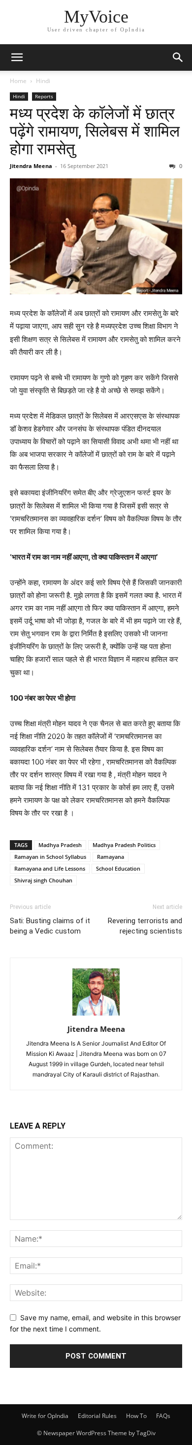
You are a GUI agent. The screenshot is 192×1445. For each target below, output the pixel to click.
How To (136, 1416)
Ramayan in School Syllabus (50, 856)
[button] (16, 57)
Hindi (43, 81)
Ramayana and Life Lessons (49, 868)
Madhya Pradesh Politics (124, 845)
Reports (44, 96)
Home (18, 81)
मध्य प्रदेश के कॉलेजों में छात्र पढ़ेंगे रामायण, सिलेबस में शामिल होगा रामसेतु (95, 131)
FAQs (163, 1416)
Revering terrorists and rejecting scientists (145, 925)
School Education (118, 868)
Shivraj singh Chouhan (43, 880)
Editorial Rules (97, 1416)
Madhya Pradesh (60, 845)
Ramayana (110, 856)
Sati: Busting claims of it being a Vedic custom (50, 925)
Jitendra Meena (31, 166)
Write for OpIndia (45, 1416)
